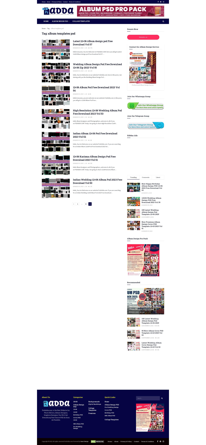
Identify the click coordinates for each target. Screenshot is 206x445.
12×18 (75, 420)
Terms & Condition (74, 2)
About (48, 2)
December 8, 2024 (148, 325)
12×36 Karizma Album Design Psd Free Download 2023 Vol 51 (94, 158)
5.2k (90, 163)
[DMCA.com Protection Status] (97, 441)
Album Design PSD (60, 21)
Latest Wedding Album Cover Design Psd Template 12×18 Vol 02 (151, 345)
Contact (65, 2)
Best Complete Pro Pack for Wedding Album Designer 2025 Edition (145, 307)
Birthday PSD (78, 415)
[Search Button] (162, 398)
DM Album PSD (78, 424)
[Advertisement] (145, 156)
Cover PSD (76, 417)
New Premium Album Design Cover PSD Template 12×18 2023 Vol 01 (152, 225)
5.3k (90, 71)
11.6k (157, 338)
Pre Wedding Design (77, 427)
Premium (92, 413)
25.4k (157, 325)
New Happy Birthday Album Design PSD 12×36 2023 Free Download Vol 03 (152, 187)
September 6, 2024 (148, 338)
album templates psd (57, 28)
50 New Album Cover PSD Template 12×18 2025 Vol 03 (152, 333)
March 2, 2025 (134, 312)
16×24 (75, 402)
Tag (48, 28)
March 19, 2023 (78, 48)
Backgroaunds (94, 402)
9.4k (157, 350)
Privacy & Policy (57, 2)
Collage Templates (81, 21)
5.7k (90, 48)
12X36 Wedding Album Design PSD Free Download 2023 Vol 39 (151, 200)
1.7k (90, 186)
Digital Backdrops (94, 404)
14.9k (142, 312)
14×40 (75, 412)
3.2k (90, 117)
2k (90, 94)
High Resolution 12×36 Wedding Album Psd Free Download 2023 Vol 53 (97, 112)
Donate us (143, 37)
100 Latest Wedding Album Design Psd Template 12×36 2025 (150, 212)
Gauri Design (84, 441)
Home (43, 2)
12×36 (75, 409)
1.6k (90, 140)
